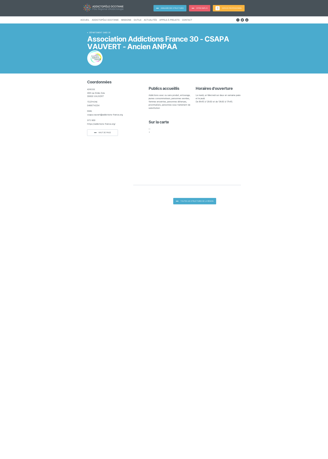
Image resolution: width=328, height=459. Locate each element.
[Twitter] (242, 20)
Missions (126, 20)
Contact (187, 20)
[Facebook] (237, 20)
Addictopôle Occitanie (105, 20)
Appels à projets (169, 20)
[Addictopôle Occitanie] (109, 8)
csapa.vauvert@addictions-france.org (105, 114)
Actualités (150, 20)
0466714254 (93, 105)
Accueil (84, 20)
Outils (137, 20)
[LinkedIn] (246, 20)
